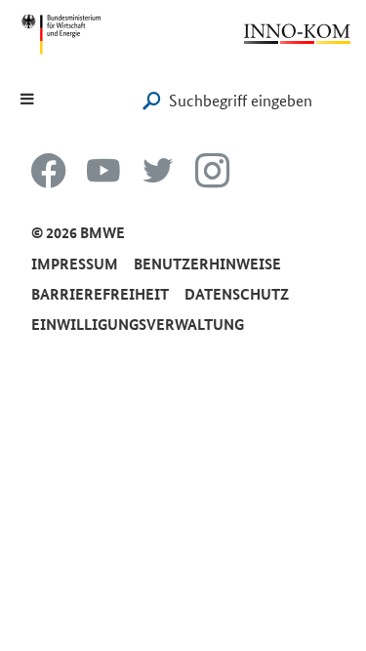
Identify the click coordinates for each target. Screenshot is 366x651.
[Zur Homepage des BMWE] (61, 34)
